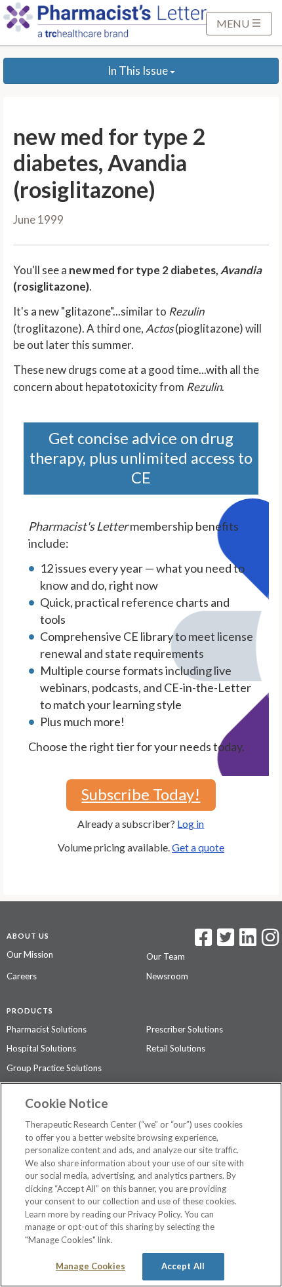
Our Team (165, 956)
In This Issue (139, 70)
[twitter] (224, 941)
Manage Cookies (90, 1266)
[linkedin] (248, 941)
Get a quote (198, 847)
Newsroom (167, 976)
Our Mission (30, 954)
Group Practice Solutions (54, 1068)
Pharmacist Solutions (47, 1029)
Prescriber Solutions (184, 1029)
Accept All (183, 1266)
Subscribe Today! (140, 794)
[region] (141, 1184)
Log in (190, 823)
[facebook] (203, 941)
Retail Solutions (175, 1048)
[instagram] (270, 941)
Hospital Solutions (41, 1048)
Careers (22, 976)
